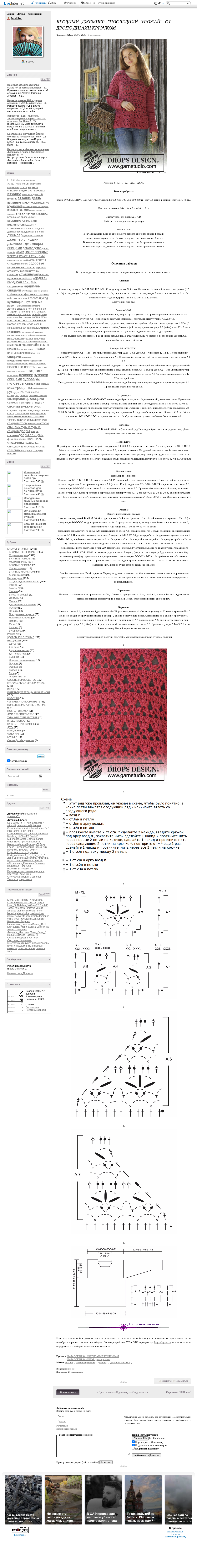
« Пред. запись (105, 1392)
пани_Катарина (25, 863)
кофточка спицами (35, 294)
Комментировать (68, 1392)
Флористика (15, 676)
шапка (23, 442)
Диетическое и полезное (22, 604)
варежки (21, 187)
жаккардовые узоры (16, 260)
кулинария (16, 302)
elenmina (22, 910)
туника (26, 427)
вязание (14, 194)
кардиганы (15, 286)
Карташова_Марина (18, 927)
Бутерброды (16, 630)
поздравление (17, 360)
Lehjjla (40, 902)
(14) (44, 520)
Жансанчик (41, 847)
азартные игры (18, 183)
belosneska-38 (25, 825)
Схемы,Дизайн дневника (20, 740)
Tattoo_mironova (16, 908)
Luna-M (32, 833)
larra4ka (11, 913)
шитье (11, 453)
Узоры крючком (17, 575)
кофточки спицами (17, 298)
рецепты (24, 388)
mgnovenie (42, 833)
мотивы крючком (15, 335)
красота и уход (38, 298)
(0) (45, 87)
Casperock (13, 828)
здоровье (36, 263)
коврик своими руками (37, 291)
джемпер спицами (22, 239)
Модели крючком (18, 562)
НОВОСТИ (13, 698)
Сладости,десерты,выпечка (24, 581)
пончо (38, 367)
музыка (42, 335)
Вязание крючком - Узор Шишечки (36, 525)
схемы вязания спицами (28, 416)
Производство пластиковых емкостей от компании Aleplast (25, 86)
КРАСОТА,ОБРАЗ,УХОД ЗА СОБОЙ (26, 683)
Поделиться (182, 1381)
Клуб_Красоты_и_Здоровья (22, 852)
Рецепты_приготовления (21, 871)
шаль (30, 438)
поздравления (35, 361)
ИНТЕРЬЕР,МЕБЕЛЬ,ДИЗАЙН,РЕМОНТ (28, 692)
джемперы (15, 244)
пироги (21, 349)
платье (39, 348)
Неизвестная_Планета (20, 973)
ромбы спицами (40, 388)
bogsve (37, 825)
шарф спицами (35, 450)
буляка (22, 844)
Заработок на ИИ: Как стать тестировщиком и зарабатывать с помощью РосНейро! (26, 119)
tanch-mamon (36, 839)
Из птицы (14, 598)
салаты (24, 395)
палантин (12, 349)
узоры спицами (31, 435)
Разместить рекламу (175, 1536)
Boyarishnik (31, 813)
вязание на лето (18, 209)
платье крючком (18, 352)
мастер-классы (16, 323)
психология (12, 375)
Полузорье (13, 866)
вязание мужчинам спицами (35, 207)
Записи (10, 14)
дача (41, 228)
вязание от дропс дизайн (21, 217)
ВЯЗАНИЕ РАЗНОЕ (19, 558)
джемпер (15, 235)
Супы (12, 624)
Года (42, 844)
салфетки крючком (38, 395)
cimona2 (23, 828)
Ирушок (11, 849)
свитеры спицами (31, 402)
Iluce (9, 831)
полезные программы (17, 363)
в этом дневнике (19, 761)
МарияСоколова (16, 935)
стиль (10, 795)
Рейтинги (71, 3)
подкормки (26, 357)
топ (39, 419)
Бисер (12, 673)
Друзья (21, 14)
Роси (35, 937)
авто (20, 180)
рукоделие (15, 392)
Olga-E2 (24, 836)
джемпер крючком (33, 235)
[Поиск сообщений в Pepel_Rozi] (40, 756)
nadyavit (19, 916)
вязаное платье (29, 228)
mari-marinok (37, 913)
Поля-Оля (25, 866)
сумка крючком (37, 413)
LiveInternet (14, 4)
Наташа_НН (32, 935)
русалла (39, 871)
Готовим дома (15, 578)
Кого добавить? (35, 822)
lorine (30, 831)
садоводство (13, 395)
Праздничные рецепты (21, 614)
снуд (30, 410)
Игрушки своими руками (22, 660)
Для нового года (18, 653)
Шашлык (13, 627)
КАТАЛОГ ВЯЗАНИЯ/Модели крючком (88, 1359)
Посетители (32, 1007)
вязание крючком (22, 202)
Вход (53, 3)
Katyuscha (37, 900)
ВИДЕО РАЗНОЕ (16, 720)
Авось (88, 3)
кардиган (40, 278)
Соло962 (37, 943)
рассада (45, 384)
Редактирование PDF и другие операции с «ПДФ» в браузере (24, 101)
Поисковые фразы (36, 1010)
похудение (21, 371)
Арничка (25, 841)
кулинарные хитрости (29, 306)
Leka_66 (12, 905)
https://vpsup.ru (162, 1342)
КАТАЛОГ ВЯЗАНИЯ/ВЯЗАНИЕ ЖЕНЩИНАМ (93, 1356)
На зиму (13, 611)
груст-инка (13, 945)
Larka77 (32, 902)
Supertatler (13, 839)
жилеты (30, 260)
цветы (22, 438)
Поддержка (155, 3)
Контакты (175, 1534)
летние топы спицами (19, 314)
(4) (42, 481)
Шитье (12, 644)
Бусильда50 (32, 844)
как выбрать (24, 278)
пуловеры (31, 379)
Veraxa (39, 908)
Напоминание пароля (66, 1429)
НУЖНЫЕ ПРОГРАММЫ (20, 724)
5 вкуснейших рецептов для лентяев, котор (33, 488)
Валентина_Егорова (18, 921)
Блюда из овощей (18, 594)
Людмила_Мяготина (37, 858)
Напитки (13, 621)
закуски (23, 263)
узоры (25, 431)
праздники (34, 371)
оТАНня (11, 863)
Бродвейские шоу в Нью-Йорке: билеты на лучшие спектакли (25, 135)
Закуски (13, 588)
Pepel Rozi (8, 18)
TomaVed (30, 908)
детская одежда (16, 231)
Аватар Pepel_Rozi (27, 41)
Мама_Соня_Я (15, 860)
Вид (161, 3)
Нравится (167, 1381)
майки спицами (23, 317)
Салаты (13, 591)
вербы (45, 943)
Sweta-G (23, 839)
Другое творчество (19, 650)
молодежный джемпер (32, 332)
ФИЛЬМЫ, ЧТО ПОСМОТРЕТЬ (23, 701)
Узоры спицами (17, 568)
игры (22, 274)
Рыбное (13, 607)
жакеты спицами (31, 256)
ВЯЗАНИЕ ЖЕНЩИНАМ (22, 552)
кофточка (14, 294)
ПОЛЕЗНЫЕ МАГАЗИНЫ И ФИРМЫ (26, 705)
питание (29, 349)
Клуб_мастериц (15, 855)
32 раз (71, 1369)
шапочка (27, 446)
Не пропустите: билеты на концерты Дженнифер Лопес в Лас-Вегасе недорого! (28, 152)
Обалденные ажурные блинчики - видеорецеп (36, 501)
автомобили (29, 180)
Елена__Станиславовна (20, 847)
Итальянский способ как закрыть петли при (36, 475)
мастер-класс (39, 317)
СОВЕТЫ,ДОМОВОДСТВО (21, 680)
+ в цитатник (94, 34)
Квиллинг (14, 670)
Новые (186, 1392)
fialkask (33, 828)
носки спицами (28, 341)
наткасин (12, 948)
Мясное (13, 601)
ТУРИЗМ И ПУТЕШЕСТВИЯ (22, 717)
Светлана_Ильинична (19, 874)
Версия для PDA (175, 1531)
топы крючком (34, 424)
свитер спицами (31, 399)
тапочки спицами (27, 419)
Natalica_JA (13, 836)
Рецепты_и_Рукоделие (20, 868)
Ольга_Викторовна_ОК (19, 937)
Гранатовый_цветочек (19, 924)
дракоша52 (13, 816)
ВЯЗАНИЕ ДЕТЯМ (19, 565)
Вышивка (14, 657)
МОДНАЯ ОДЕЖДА (17, 711)
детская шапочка (34, 231)
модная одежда (26, 327)
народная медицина (20, 338)
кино (24, 290)
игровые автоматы (21, 267)
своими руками (20, 406)
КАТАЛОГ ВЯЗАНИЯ (18, 548)
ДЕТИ (10, 727)
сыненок (36, 876)
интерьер (33, 274)
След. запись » (140, 1392)
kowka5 (31, 910)
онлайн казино (38, 344)
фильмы (12, 438)
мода (30, 323)
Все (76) (45, 79)
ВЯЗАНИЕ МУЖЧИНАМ (22, 571)
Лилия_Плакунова (17, 929)
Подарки (13, 663)
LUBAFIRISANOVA (17, 833)
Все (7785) (44, 894)
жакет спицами (36, 252)
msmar (10, 916)
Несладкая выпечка (20, 617)
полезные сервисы (37, 364)
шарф (22, 450)
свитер (12, 399)
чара (10, 951)
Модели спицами (18, 555)
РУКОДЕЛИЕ (14, 640)
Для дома (14, 647)
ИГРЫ (10, 689)
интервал (37, 945)
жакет (20, 252)
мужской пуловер (31, 335)
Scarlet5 (34, 836)
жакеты (12, 256)
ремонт (12, 387)
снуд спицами (41, 410)
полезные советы (21, 367)
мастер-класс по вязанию (26, 320)
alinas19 (11, 825)
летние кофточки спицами (32, 311)
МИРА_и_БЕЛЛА (33, 860)
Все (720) (45, 808)
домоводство (32, 248)
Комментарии (35, 14)
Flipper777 (43, 828)
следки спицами (16, 410)
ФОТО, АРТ (13, 734)
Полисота (39, 863)
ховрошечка (25, 879)
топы (24, 423)
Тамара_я (12, 879)
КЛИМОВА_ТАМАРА (27, 849)
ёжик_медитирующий (19, 918)
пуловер (26, 375)
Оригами (13, 666)
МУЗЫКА (12, 737)
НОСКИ (12, 180)
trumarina (44, 916)
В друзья (30, 61)
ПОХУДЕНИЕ (14, 730)
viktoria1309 (13, 841)
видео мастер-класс (32, 190)
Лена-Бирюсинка (16, 858)
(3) (42, 507)
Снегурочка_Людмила (19, 876)
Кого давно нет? (16, 822)
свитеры (12, 402)
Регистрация (41, 3)
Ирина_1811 (39, 924)
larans (16, 831)
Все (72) (45, 466)
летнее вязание (17, 308)
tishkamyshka (31, 916)
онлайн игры (19, 344)
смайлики (87, 1434)
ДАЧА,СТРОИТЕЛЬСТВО (20, 714)
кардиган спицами (22, 282)
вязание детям (29, 198)
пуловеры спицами (23, 383)
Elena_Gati (13, 900)
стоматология (21, 413)
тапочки (11, 419)
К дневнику (122, 1392)
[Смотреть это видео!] (15, 476)
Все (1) (46, 789)
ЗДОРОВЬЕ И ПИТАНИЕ (20, 637)
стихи (10, 413)
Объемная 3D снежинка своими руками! (35, 514)
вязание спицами (22, 220)
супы (9, 417)
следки (37, 406)
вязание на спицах (32, 213)
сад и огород (32, 392)
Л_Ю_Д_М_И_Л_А (35, 855)
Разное (13, 585)
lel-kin (23, 831)
